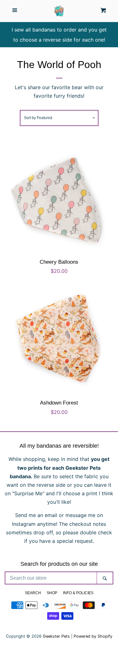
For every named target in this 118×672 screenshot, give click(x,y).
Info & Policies (78, 593)
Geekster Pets (56, 636)
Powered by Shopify (93, 636)
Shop (52, 593)
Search (33, 593)
